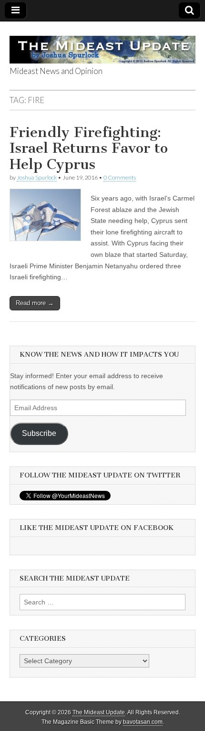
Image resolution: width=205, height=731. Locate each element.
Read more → (35, 303)
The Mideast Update (98, 712)
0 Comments (119, 177)
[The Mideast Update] (102, 44)
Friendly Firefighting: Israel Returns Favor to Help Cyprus (89, 148)
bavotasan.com (143, 722)
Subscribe (39, 433)
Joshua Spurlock (37, 177)
